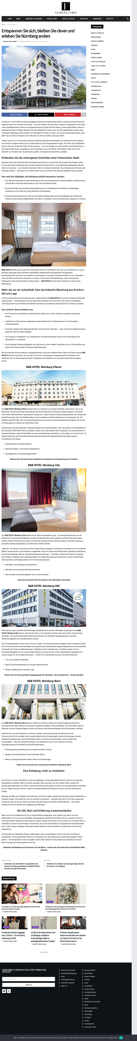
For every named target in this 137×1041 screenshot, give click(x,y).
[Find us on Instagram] (123, 19)
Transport (95, 94)
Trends (94, 98)
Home (3, 25)
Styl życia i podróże (99, 82)
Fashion (50, 901)
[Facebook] (4, 991)
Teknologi (84, 19)
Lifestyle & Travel (98, 66)
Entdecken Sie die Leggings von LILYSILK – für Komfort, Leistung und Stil (13, 935)
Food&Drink (95, 53)
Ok (121, 1038)
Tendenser (97, 19)
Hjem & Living (52, 19)
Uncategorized (97, 102)
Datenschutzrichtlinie (68, 970)
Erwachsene (96, 37)
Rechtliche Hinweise (67, 983)
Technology (96, 90)
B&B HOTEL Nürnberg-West (15, 723)
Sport (93, 78)
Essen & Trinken (97, 41)
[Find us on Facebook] (119, 19)
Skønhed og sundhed (33, 19)
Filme (93, 49)
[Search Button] (128, 18)
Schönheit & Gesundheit (100, 74)
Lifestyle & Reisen (12, 25)
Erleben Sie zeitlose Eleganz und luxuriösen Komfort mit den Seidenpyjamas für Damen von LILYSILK (65, 908)
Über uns (64, 986)
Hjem (9, 19)
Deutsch (109, 19)
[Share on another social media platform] (83, 115)
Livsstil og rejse (68, 19)
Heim (63, 976)
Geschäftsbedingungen (69, 973)
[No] (134, 1038)
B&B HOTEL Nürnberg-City (15, 535)
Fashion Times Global (9, 41)
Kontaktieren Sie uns (68, 979)
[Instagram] (9, 991)
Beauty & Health (97, 33)
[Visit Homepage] (65, 8)
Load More (44, 952)
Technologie (96, 86)
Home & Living (96, 57)
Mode (18, 19)
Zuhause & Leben (97, 107)
